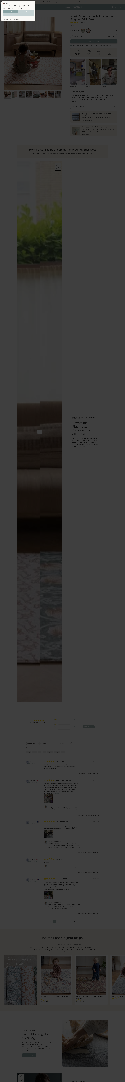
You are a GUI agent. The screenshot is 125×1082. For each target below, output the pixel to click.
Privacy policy (6, 19)
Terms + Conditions (14, 19)
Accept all (10, 11)
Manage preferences (18, 14)
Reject (26, 11)
